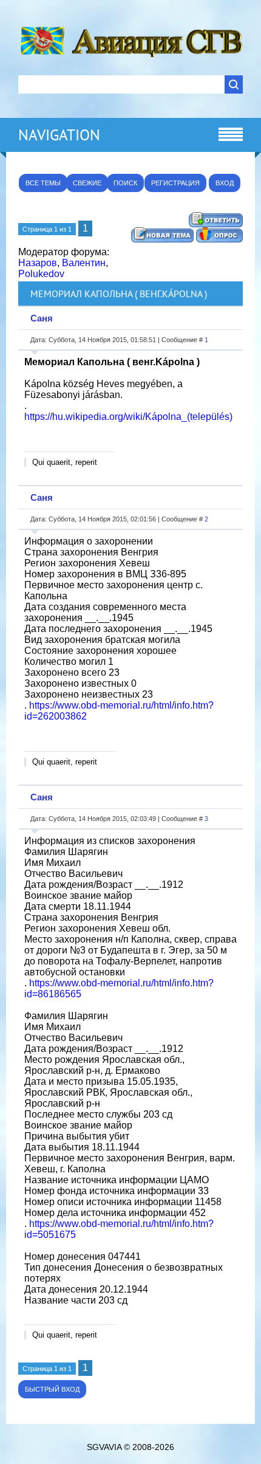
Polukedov (41, 274)
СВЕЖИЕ (87, 183)
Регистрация (175, 183)
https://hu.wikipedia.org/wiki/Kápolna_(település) (128, 416)
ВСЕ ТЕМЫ (43, 183)
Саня (41, 318)
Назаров (37, 263)
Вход (224, 183)
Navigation (59, 135)
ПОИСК (125, 183)
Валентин (84, 263)
